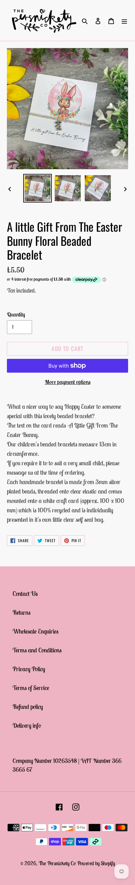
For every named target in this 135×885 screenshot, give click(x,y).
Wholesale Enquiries (35, 631)
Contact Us (25, 593)
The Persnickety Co (58, 863)
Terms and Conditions (37, 650)
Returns (21, 612)
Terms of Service (31, 688)
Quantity (16, 314)
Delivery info (27, 725)
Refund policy (28, 706)
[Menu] (124, 20)
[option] (38, 188)
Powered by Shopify (96, 863)
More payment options (67, 382)
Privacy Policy (29, 669)
